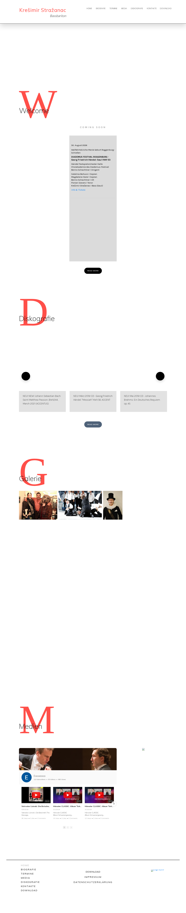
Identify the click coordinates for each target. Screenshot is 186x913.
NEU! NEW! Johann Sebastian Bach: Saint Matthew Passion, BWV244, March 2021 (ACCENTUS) (42, 400)
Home (89, 8)
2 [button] (67, 827)
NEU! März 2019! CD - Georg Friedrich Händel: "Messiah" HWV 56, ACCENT (93, 398)
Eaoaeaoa (39, 775)
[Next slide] (160, 376)
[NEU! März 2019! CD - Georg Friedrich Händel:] (93, 376)
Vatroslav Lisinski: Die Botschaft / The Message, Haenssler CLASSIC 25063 (36, 806)
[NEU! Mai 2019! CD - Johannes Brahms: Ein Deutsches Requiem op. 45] (143, 376)
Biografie (101, 8)
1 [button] (64, 827)
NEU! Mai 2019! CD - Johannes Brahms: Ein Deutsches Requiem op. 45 (142, 400)
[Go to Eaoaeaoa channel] (27, 777)
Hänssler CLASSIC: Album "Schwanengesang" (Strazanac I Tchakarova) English (67, 806)
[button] (21, 803)
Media (124, 8)
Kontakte (152, 8)
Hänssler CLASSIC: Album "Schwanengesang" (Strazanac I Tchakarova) (99, 806)
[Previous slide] (26, 376)
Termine (113, 8)
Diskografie (137, 8)
